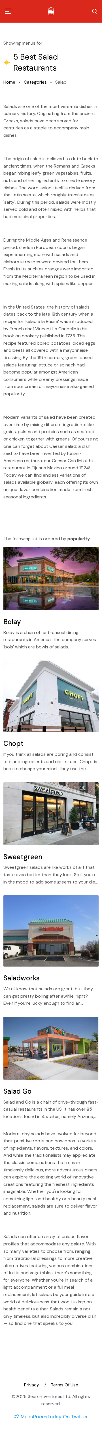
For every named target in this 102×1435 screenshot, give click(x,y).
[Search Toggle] (94, 11)
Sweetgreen (22, 856)
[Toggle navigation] (8, 11)
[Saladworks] (51, 931)
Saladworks (21, 978)
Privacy (32, 1385)
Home (9, 82)
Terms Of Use (64, 1385)
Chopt (13, 743)
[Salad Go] (51, 1048)
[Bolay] (51, 578)
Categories (35, 82)
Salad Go (17, 1091)
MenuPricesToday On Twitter (53, 1417)
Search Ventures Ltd (49, 1396)
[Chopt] (51, 696)
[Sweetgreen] (51, 813)
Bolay (12, 621)
